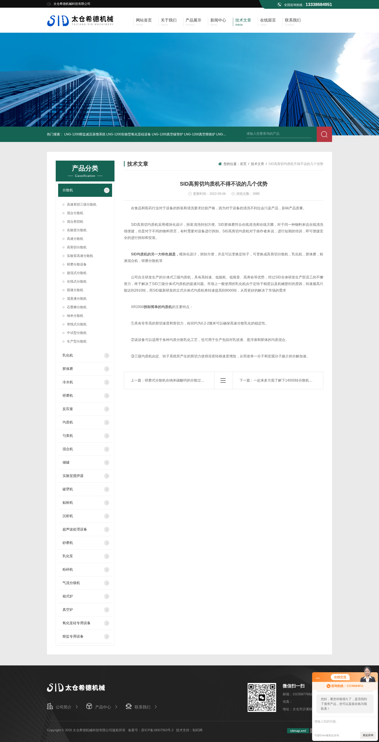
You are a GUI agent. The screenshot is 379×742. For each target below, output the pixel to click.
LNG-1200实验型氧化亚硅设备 (128, 134)
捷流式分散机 (77, 273)
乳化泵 (68, 556)
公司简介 (64, 707)
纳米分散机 (75, 315)
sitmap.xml (298, 731)
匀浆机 (68, 435)
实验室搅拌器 (73, 476)
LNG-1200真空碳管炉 (167, 134)
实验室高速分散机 (80, 256)
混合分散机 (75, 213)
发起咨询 (368, 735)
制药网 (197, 730)
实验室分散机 (77, 230)
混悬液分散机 (77, 298)
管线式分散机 (77, 324)
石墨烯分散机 (77, 307)
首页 (243, 164)
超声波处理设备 (75, 529)
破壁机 (68, 489)
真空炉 (68, 609)
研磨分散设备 (77, 264)
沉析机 (68, 516)
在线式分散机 (77, 281)
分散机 (68, 190)
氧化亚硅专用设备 (77, 623)
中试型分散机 (77, 333)
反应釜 (68, 409)
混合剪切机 (75, 221)
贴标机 (68, 502)
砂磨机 (68, 543)
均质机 (68, 422)
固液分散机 (75, 290)
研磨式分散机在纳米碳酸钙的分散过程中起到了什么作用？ (190, 380)
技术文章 (257, 164)
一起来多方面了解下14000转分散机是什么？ (288, 380)
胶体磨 (68, 369)
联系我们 (142, 707)
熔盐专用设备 (73, 636)
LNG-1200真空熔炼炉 (199, 134)
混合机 (68, 449)
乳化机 (68, 355)
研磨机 (68, 395)
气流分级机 (71, 583)
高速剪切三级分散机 (82, 204)
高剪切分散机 (77, 247)
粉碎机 (68, 569)
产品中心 (103, 707)
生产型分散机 (77, 341)
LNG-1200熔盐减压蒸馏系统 (84, 134)
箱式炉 (68, 596)
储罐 (66, 462)
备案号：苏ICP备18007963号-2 (150, 730)
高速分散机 (75, 238)
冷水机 (68, 382)
